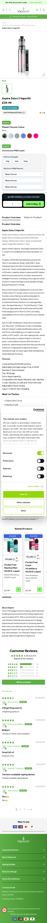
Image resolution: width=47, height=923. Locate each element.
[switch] (40, 461)
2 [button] (20, 809)
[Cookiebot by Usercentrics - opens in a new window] (33, 410)
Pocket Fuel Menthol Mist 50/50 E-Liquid (12, 538)
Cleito (31, 629)
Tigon (23, 629)
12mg (25, 161)
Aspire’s (34, 632)
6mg (16, 161)
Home (4, 23)
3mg (7, 161)
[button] (40, 112)
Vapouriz (19, 914)
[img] (8, 698)
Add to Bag (31, 204)
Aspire (4, 623)
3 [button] (24, 809)
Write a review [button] (23, 682)
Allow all (23, 494)
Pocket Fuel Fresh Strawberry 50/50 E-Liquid (32, 538)
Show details (33, 486)
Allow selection (23, 502)
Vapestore (30, 636)
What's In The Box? (33, 217)
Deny (23, 511)
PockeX (14, 629)
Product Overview (11, 217)
